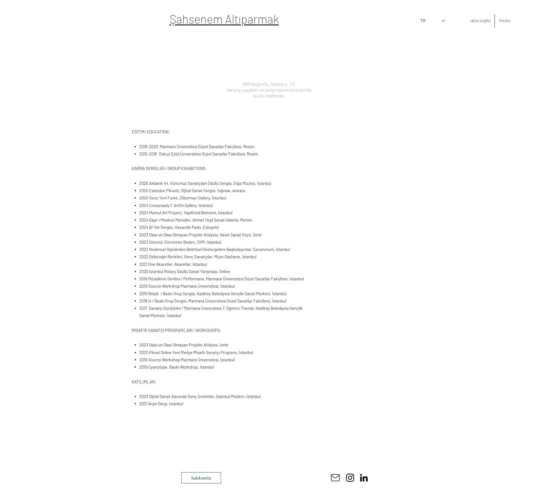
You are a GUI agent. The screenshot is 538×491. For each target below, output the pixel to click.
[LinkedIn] (363, 477)
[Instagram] (350, 477)
